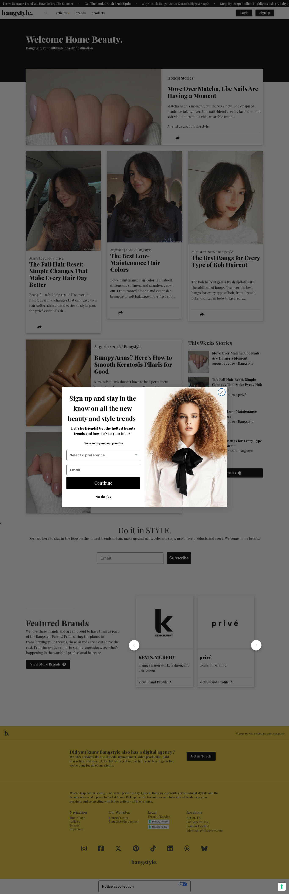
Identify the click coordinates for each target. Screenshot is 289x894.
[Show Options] (136, 455)
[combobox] (102, 455)
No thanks (103, 497)
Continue (103, 483)
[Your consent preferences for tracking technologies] (282, 887)
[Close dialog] (221, 392)
